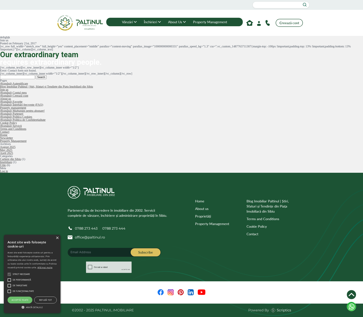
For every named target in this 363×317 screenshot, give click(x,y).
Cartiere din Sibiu (10, 159)
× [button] (57, 238)
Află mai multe (44, 267)
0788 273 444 (113, 228)
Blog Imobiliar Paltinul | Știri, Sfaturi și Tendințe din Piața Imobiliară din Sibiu (46, 86)
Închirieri (150, 22)
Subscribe (145, 252)
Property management (13, 107)
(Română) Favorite (11, 101)
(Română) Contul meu (13, 92)
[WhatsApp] (351, 306)
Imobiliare (6, 162)
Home (3, 135)
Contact (4, 131)
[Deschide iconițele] (351, 295)
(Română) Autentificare (14, 83)
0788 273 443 (86, 228)
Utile (3, 165)
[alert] (32, 274)
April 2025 (6, 153)
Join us (4, 89)
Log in (4, 171)
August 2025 (8, 147)
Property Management (210, 22)
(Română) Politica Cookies (16, 116)
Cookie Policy (8, 122)
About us (175, 22)
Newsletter (6, 138)
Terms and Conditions (13, 128)
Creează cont (289, 23)
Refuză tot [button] (45, 299)
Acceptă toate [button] (20, 299)
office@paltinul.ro (90, 237)
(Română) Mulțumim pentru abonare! (22, 110)
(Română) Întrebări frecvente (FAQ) (21, 104)
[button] (32, 306)
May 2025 (6, 150)
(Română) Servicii (11, 125)
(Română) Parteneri (11, 113)
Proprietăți (203, 216)
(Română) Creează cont (14, 95)
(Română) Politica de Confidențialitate (23, 119)
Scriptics (284, 310)
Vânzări (127, 22)
